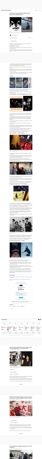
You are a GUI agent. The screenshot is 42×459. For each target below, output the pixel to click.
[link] (6, 10)
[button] (36, 10)
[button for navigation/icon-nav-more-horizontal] (31, 38)
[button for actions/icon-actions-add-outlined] (17, 35)
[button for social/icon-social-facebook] (30, 38)
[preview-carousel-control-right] (31, 82)
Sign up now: (11, 15)
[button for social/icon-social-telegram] (28, 38)
